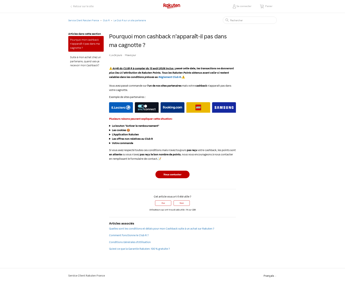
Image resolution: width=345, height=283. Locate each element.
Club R (106, 20)
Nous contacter (172, 174)
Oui (163, 203)
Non (182, 203)
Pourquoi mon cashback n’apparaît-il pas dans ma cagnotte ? (85, 44)
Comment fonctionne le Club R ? (129, 235)
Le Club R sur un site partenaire (130, 20)
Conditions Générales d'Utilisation (130, 242)
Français (269, 275)
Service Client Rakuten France (83, 20)
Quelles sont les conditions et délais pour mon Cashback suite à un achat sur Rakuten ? (161, 228)
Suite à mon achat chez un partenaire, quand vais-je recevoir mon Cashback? (85, 61)
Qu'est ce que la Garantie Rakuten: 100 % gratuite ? (139, 248)
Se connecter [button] (244, 6)
